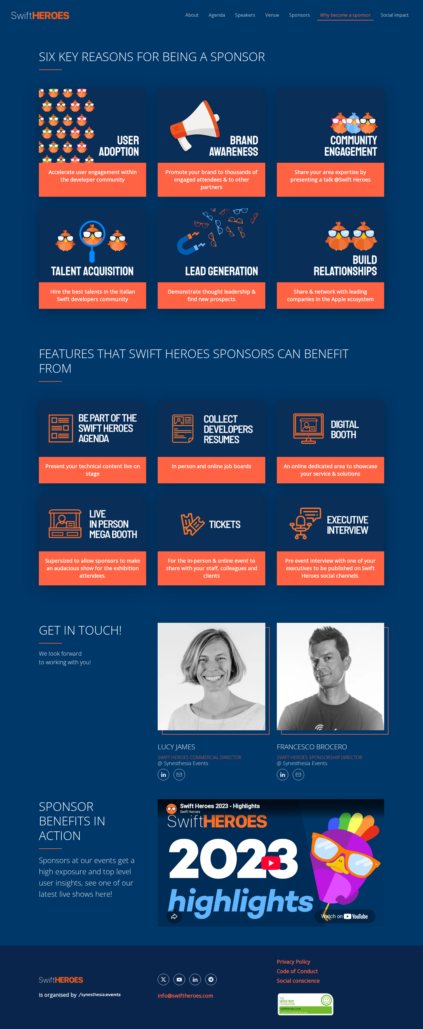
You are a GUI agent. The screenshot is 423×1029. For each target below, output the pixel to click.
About (192, 15)
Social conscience (298, 980)
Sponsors (299, 15)
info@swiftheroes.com (185, 995)
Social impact (395, 15)
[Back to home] (41, 15)
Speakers (245, 15)
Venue (272, 15)
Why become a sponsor (345, 15)
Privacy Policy (293, 961)
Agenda (217, 15)
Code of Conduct (297, 971)
